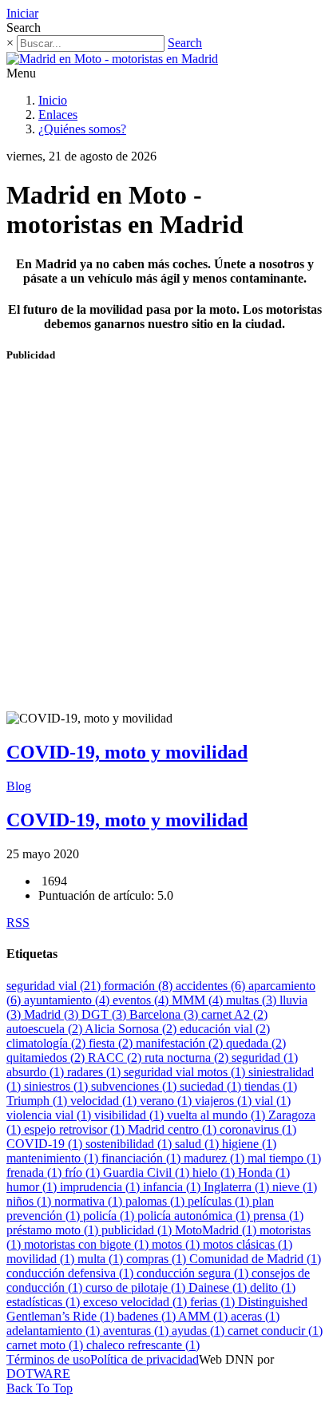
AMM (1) (204, 1316)
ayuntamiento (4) (68, 1000)
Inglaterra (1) (238, 1187)
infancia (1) (173, 1187)
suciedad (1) (212, 1086)
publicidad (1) (138, 1230)
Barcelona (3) (165, 1014)
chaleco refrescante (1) (143, 1345)
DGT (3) (105, 1014)
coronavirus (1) (258, 1129)
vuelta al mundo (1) (217, 1115)
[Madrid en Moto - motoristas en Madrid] (112, 58)
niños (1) (30, 1201)
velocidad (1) (105, 1100)
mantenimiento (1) (53, 1158)
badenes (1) (147, 1316)
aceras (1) (255, 1316)
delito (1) (272, 1287)
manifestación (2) (181, 1043)
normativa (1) (89, 1201)
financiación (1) (142, 1158)
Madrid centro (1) (174, 1129)
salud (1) (198, 1144)
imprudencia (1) (101, 1187)
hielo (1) (215, 1172)
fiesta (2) (112, 1043)
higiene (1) (249, 1144)
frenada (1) (35, 1172)
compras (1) (157, 1258)
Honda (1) (264, 1172)
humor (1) (33, 1187)
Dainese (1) (219, 1287)
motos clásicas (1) (247, 1244)
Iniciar (22, 13)
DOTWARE (38, 1373)
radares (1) (95, 1072)
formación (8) (140, 985)
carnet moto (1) (46, 1345)
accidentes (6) (212, 985)
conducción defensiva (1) (71, 1273)
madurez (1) (216, 1158)
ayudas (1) (200, 1330)
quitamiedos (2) (47, 1057)
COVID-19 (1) (45, 1144)
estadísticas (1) (44, 1302)
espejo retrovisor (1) (76, 1129)
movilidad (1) (41, 1258)
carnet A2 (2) (234, 1014)
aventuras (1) (137, 1330)
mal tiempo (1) (284, 1158)
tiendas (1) (270, 1086)
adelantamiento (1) (54, 1330)
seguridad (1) (265, 1057)
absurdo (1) (36, 1072)
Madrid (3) (52, 1014)
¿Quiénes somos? (82, 129)
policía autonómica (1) (195, 1215)
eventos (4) (142, 1000)
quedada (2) (256, 1043)
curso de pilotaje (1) (136, 1287)
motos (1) (177, 1244)
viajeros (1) (225, 1100)
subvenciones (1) (135, 1086)
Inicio (52, 100)
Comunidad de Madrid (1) (255, 1258)
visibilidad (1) (130, 1115)
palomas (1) (156, 1201)
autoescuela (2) (45, 1029)
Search (185, 43)
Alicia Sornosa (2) (132, 1029)
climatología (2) (47, 1043)
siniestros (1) (57, 1086)
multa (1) (101, 1258)
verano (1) (167, 1100)
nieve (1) (294, 1187)
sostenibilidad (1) (130, 1144)
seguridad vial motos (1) (186, 1072)
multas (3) (252, 1000)
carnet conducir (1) (275, 1330)
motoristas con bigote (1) (88, 1244)
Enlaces (57, 114)
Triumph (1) (38, 1100)
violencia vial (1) (50, 1115)
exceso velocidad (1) (136, 1302)
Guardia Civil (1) (147, 1172)
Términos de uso (48, 1359)
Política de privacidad (144, 1359)
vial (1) (273, 1100)
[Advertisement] (164, 543)
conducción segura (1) (194, 1273)
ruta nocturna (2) (188, 1057)
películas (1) (220, 1201)
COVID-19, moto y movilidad (127, 752)
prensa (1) (278, 1215)
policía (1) (110, 1215)
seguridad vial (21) (55, 985)
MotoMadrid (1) (217, 1230)
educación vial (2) (225, 1029)
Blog (18, 786)
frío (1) (84, 1172)
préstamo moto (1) (53, 1230)
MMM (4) (199, 1000)
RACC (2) (116, 1057)
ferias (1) (214, 1302)
